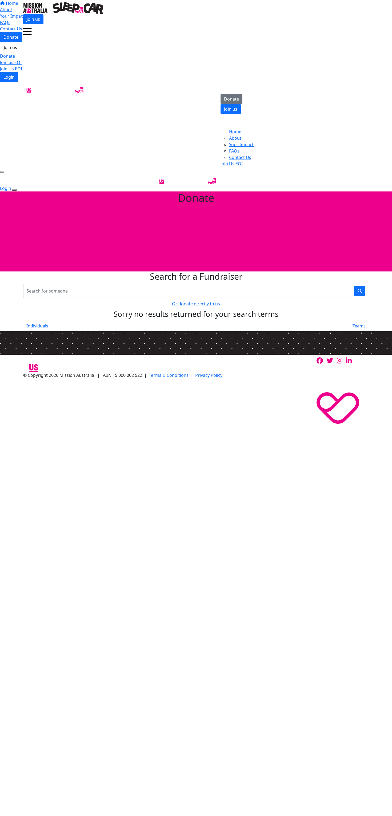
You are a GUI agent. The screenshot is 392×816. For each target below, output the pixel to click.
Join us (10, 47)
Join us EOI (11, 62)
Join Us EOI (11, 69)
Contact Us (240, 157)
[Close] (14, 190)
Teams (359, 326)
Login (9, 77)
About (235, 138)
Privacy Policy (208, 375)
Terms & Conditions (169, 375)
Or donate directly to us (196, 304)
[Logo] (63, 8)
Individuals (37, 326)
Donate (7, 56)
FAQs (234, 151)
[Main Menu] (2, 172)
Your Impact (241, 144)
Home (235, 132)
